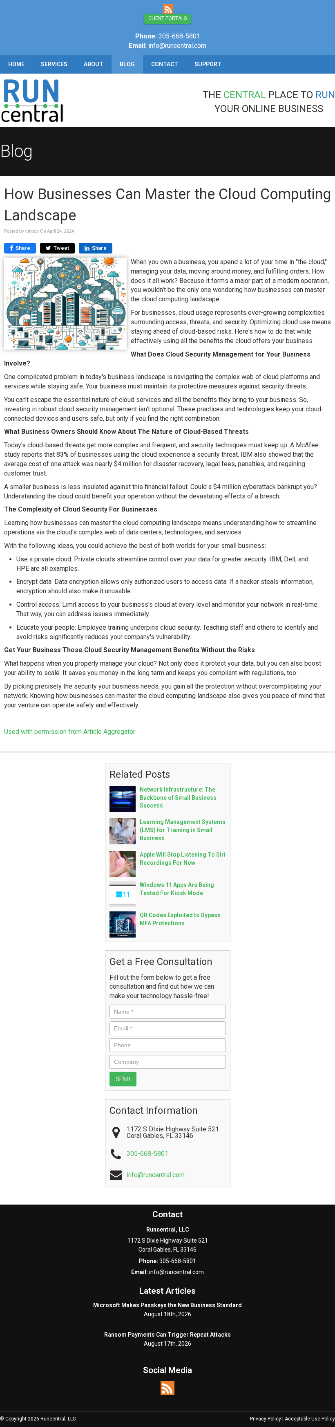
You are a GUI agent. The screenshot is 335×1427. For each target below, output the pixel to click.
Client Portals (167, 18)
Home (16, 64)
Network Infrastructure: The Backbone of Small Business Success (178, 797)
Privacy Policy (265, 1419)
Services (54, 64)
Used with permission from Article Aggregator (69, 732)
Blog (127, 64)
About (93, 64)
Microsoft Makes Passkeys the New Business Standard (167, 1305)
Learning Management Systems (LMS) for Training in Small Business (183, 830)
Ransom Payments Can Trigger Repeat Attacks (167, 1334)
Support (207, 64)
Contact (164, 64)
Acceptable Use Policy (310, 1419)
